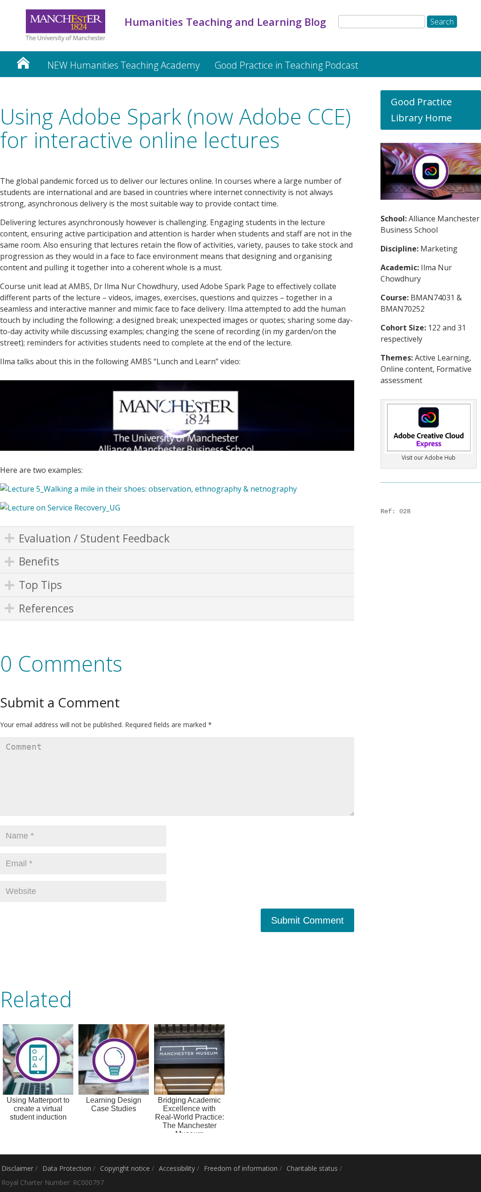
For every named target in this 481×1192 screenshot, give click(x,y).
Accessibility (177, 1168)
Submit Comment (307, 920)
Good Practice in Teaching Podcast (286, 65)
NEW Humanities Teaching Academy (123, 65)
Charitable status (312, 1168)
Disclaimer (17, 1168)
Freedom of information (241, 1168)
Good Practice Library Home (421, 109)
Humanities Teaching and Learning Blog (23, 60)
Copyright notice (125, 1168)
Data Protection (66, 1168)
